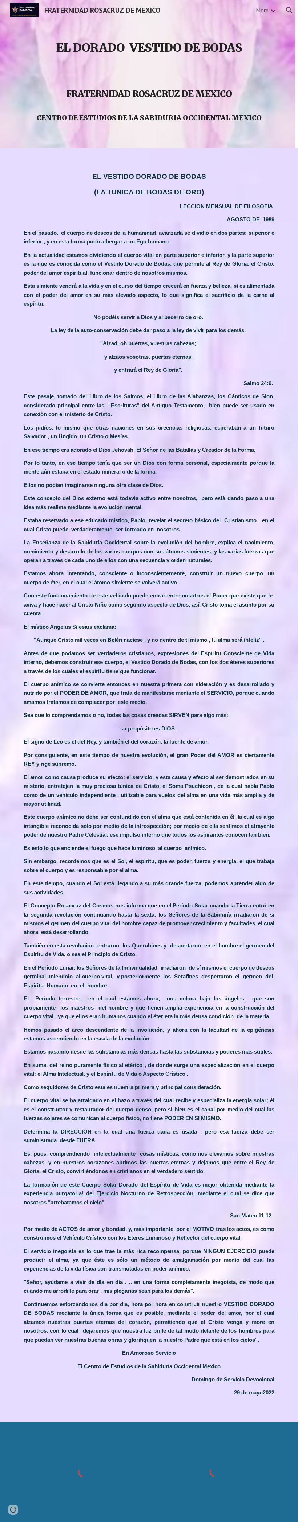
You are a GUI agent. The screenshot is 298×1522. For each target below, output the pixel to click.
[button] (289, 10)
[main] (149, 74)
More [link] (262, 10)
